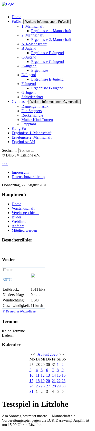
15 (59, 375)
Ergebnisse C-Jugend (47, 62)
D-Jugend (29, 66)
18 (38, 381)
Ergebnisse (39, 70)
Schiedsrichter (32, 97)
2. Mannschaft (32, 35)
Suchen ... (9, 150)
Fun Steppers (31, 111)
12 (43, 375)
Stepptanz (29, 124)
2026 (53, 354)
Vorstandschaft (23, 208)
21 (54, 381)
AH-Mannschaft (34, 44)
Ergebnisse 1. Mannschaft (51, 31)
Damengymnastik (34, 106)
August (43, 354)
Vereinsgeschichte (25, 213)
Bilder (16, 217)
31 (31, 391)
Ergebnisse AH (23, 142)
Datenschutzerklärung (28, 177)
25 (38, 386)
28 (54, 386)
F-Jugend (28, 84)
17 (31, 381)
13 (48, 375)
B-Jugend (28, 48)
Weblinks (19, 221)
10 (31, 375)
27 (48, 386)
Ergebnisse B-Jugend (47, 53)
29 (59, 386)
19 (43, 381)
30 (64, 386)
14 (54, 375)
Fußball (17, 21)
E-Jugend (28, 75)
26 (43, 386)
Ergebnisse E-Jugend (47, 79)
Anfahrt (18, 226)
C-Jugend (28, 57)
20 (48, 381)
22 (59, 381)
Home (16, 17)
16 (64, 375)
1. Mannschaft (32, 26)
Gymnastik (20, 101)
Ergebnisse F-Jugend (47, 88)
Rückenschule (32, 115)
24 (31, 386)
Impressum (20, 172)
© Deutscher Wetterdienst (19, 311)
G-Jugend (29, 92)
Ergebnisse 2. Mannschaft (51, 39)
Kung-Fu (19, 128)
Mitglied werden (24, 230)
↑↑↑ (5, 164)
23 (64, 381)
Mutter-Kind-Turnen (37, 120)
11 (37, 375)
